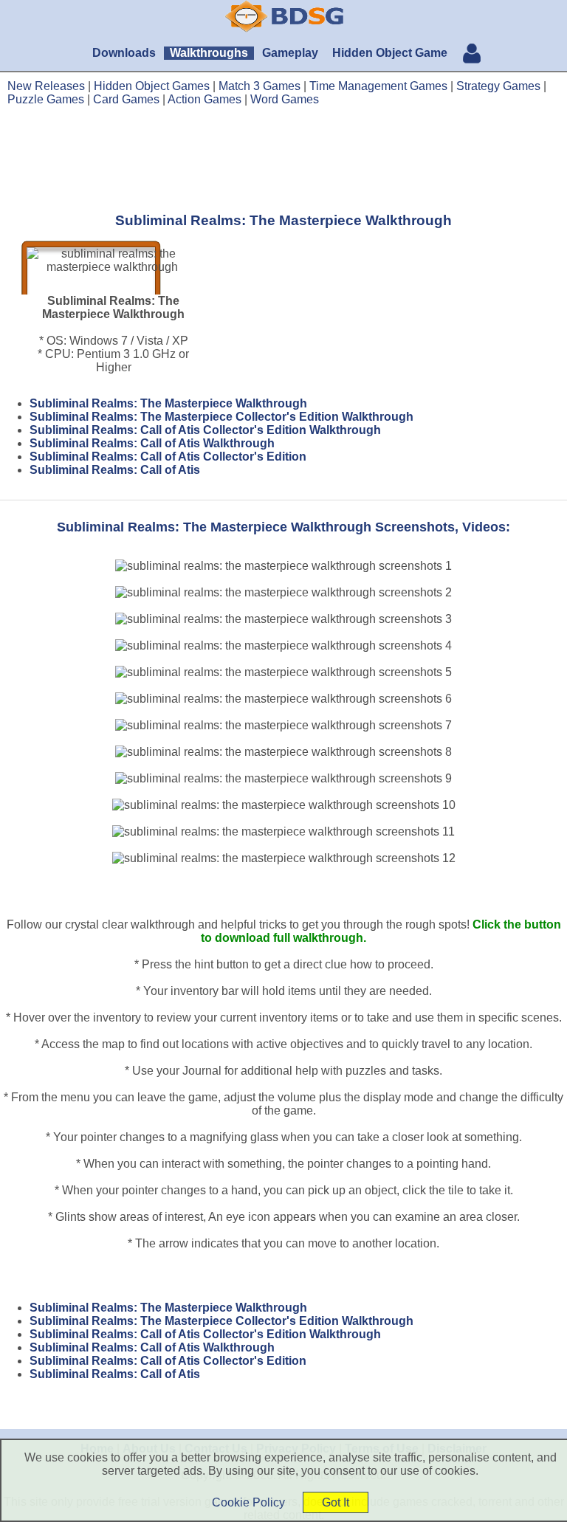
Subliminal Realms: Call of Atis (115, 470)
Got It (335, 1502)
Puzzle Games (45, 99)
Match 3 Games (259, 86)
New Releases (46, 86)
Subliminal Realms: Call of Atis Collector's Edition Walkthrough (205, 430)
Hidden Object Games (152, 86)
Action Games (204, 99)
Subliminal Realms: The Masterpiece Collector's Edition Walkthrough (221, 416)
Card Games (126, 99)
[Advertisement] (283, 158)
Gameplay (290, 53)
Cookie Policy (248, 1502)
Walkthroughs (209, 53)
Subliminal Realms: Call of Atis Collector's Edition (168, 456)
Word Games (284, 99)
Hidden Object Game (389, 53)
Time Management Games (378, 86)
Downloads (124, 53)
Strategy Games (498, 86)
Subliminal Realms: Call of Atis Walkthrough (152, 443)
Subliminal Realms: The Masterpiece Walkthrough (168, 403)
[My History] (472, 55)
